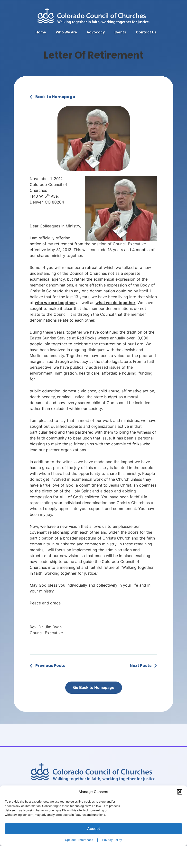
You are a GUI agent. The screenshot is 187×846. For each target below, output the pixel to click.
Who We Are (66, 32)
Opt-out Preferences (79, 840)
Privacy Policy (112, 840)
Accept (93, 828)
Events (120, 32)
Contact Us (146, 32)
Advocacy (96, 32)
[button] (179, 791)
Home (41, 32)
